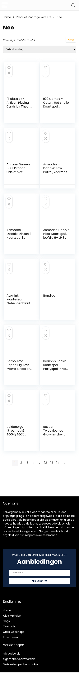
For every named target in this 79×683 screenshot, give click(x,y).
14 (57, 462)
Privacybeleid (12, 653)
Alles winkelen (12, 616)
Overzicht (9, 626)
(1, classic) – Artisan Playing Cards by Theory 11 (19, 105)
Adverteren (10, 637)
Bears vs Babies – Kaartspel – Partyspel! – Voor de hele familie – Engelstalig (56, 369)
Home (7, 17)
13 (51, 462)
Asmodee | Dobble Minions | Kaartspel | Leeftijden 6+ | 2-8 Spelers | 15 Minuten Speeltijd (19, 239)
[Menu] (4, 5)
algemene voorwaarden (19, 659)
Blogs (6, 621)
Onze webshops (13, 632)
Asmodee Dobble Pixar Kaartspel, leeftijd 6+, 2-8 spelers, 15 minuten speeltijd (56, 238)
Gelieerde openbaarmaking (21, 664)
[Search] (73, 5)
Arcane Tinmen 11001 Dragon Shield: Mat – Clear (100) (18, 170)
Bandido (49, 295)
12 (45, 462)
